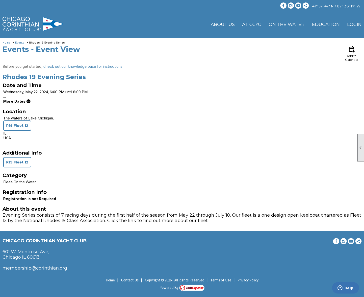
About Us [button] (223, 24)
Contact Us (130, 280)
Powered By (169, 287)
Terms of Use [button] (220, 280)
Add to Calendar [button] (351, 53)
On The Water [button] (287, 24)
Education (326, 24)
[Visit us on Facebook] (283, 5)
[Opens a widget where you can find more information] (345, 288)
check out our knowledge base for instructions (83, 66)
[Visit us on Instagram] (291, 5)
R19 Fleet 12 (17, 125)
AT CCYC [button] (251, 24)
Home (6, 42)
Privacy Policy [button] (248, 280)
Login (354, 24)
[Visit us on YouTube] (298, 5)
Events (20, 42)
